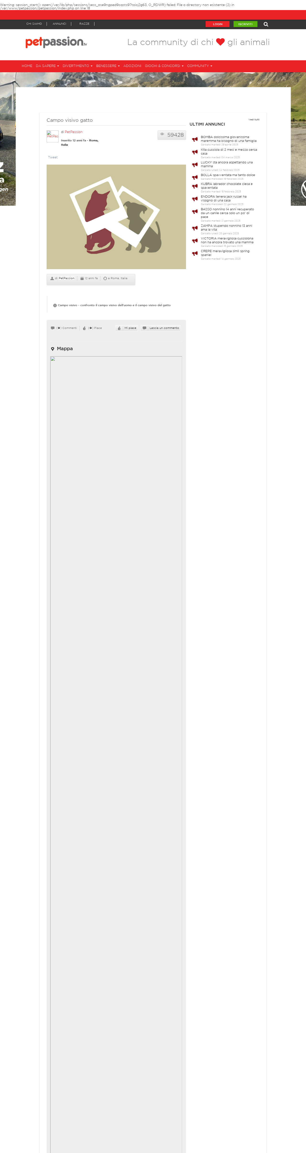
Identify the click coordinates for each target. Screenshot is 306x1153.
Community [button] (198, 66)
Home (27, 66)
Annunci (59, 23)
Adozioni (132, 66)
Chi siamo (34, 23)
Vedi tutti (253, 120)
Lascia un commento (164, 328)
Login (217, 24)
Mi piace (130, 328)
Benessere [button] (106, 66)
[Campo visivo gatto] (116, 219)
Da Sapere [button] (46, 66)
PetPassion (74, 132)
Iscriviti (245, 24)
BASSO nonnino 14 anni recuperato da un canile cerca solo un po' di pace (227, 213)
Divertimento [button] (76, 66)
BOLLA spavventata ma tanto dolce (228, 175)
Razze (84, 23)
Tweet (53, 157)
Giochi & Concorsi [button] (163, 66)
